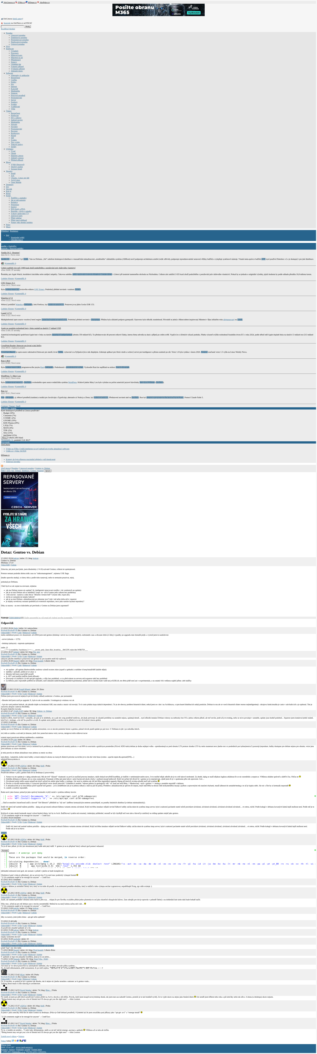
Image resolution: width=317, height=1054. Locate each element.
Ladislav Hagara (7, 278)
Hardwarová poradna (19, 42)
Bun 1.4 (4, 391)
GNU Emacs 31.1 (8, 283)
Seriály (13, 147)
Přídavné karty (16, 55)
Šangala (16, 959)
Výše (20, 656)
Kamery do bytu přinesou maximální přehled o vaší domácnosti (30, 459)
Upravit (47, 471)
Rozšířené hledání (8, 29)
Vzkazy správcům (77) (20, 213)
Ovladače (14, 51)
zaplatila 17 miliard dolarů (62, 335)
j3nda (15, 628)
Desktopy (9, 185)
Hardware (10, 49)
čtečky (60, 352)
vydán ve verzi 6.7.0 (56, 304)
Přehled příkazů (17, 160)
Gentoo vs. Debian (42, 468)
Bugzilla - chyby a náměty (21, 211)
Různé (13, 136)
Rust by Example (122, 367)
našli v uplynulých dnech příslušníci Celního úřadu (92, 274)
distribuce (25, 471)
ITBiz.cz (21, 2)
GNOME (7, 420)
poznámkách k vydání (74, 367)
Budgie (6, 413)
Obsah (13, 153)
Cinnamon (7, 415)
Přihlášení (5, 231)
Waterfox (19, 304)
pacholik (16, 939)
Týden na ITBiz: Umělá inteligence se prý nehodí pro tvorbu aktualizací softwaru (37, 449)
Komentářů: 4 (20, 294)
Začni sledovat (15, 618)
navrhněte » (5, 408)
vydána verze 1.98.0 (13, 367)
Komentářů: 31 (7, 440)
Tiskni (3, 1041)
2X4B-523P (18, 711)
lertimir (16, 652)
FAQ (8, 46)
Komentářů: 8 (20, 278)
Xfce (5, 433)
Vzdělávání (15, 107)
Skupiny (9, 171)
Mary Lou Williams (147, 382)
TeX (12, 176)
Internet (14, 87)
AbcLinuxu (5, 445)
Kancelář (14, 89)
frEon (22, 975)
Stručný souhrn (17, 167)
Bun (2, 397)
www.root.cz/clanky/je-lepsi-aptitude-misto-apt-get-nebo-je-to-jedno (27, 946)
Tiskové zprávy (17, 144)
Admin (13, 565)
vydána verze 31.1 (12, 289)
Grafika (14, 80)
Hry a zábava (16, 118)
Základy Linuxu (17, 158)
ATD (8, 471)
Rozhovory (15, 133)
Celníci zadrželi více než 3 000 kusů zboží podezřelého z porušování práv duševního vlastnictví (38, 268)
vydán (25, 259)
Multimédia (15, 91)
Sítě (12, 138)
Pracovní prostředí (18, 95)
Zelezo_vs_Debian (44, 711)
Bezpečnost (15, 78)
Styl (7, 235)
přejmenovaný (229, 320)
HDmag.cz (32, 2)
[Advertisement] (30, 612)
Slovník (9, 189)
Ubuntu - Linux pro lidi (20, 178)
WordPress (72, 382)
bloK (42, 766)
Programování (16, 98)
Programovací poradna (20, 40)
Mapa (8, 227)
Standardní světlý (17, 237)
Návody (14, 124)
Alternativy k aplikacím (20, 75)
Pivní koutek (38, 661)
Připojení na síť (17, 58)
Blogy (8, 162)
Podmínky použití (23, 1050)
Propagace (15, 205)
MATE (6, 428)
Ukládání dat (16, 64)
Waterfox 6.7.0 (7, 298)
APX (263, 259)
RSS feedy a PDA (18, 209)
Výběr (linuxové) (17, 164)
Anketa (13, 408)
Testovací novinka (13, 462)
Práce (8, 225)
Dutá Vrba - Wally (41, 959)
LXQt (5, 425)
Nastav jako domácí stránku (22, 222)
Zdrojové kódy (17, 216)
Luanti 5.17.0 (6, 313)
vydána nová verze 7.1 (14, 382)
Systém (14, 104)
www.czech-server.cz (24, 1047)
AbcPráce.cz (44, 2)
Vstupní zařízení (17, 66)
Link (19, 633)
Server (13, 100)
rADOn (23, 766)
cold (15, 740)
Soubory (14, 102)
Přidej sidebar (16, 218)
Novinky (14, 127)
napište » (4, 246)
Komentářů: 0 (10, 263)
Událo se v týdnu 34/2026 (16, 451)
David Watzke (25, 990)
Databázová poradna (19, 38)
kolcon (16, 558)
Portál (13, 173)
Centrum (4, 406)
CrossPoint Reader (8, 352)
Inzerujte (7, 23)
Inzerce (14, 207)
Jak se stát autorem (18, 200)
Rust (42, 367)
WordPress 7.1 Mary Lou (11, 376)
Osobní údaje (36, 1050)
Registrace (14, 231)
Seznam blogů (16, 169)
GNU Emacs (39, 289)
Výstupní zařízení (18, 69)
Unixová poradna (18, 44)
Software (9, 73)
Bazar (8, 193)
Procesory (15, 53)
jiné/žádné (7, 435)
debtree (4, 833)
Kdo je (8, 191)
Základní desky (17, 71)
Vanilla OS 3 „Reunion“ (10, 253)
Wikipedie (28, 304)
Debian (18, 471)
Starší (18, 406)
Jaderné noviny (17, 120)
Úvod (13, 151)
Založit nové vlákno (9, 1036)
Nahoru (21, 1036)
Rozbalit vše (13, 630)
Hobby (13, 82)
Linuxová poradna (18, 35)
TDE (5, 430)
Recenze (14, 131)
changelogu (95, 320)
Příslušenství (16, 60)
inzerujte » (5, 248)
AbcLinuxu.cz (9, 2)
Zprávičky (12, 246)
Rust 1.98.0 (5, 361)
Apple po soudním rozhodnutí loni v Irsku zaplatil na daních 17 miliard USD (31, 328)
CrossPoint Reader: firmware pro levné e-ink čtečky (21, 346)
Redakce (14, 202)
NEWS (78, 289)
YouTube (27, 382)
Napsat (12, 406)
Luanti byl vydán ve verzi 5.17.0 (54, 320)
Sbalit (14, 633)
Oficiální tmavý (17, 240)
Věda (13, 109)
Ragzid (16, 661)
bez (12, 471)
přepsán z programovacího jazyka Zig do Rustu (165, 397)
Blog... (48, 990)
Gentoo (33, 471)
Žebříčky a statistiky (19, 198)
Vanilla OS (5, 259)
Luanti (239, 320)
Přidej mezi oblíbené (19, 220)
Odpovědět (5, 565)
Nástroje (14, 93)
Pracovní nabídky (16, 248)
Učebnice (9, 149)
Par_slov (36, 652)
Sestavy (14, 62)
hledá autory (17, 19)
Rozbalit (4, 630)
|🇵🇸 (2, 263)
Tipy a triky (15, 142)
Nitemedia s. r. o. (18, 1052)
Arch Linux (15, 180)
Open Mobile (16, 182)
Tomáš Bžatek (24, 689)
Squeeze (40, 471)
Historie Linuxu (17, 156)
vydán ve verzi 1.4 (101, 397)
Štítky (3, 471)
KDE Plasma (8, 423)
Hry (12, 84)
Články (9, 111)
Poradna (9, 33)
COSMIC (7, 418)
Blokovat (26, 633)
